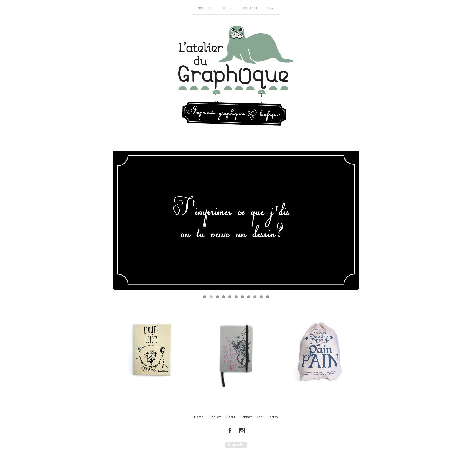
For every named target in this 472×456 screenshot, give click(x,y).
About (228, 8)
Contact (250, 8)
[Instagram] (242, 430)
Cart (271, 8)
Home (198, 416)
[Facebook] (230, 430)
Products (205, 8)
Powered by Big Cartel (236, 445)
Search (273, 416)
